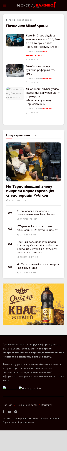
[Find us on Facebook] (3, 412)
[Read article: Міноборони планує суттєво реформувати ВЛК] (15, 70)
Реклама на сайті (27, 404)
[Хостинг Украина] (30, 388)
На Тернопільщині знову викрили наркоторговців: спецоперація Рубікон (30, 191)
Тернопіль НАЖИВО (28, 418)
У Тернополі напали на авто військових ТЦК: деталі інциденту (37, 228)
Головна (10, 19)
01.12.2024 (33, 82)
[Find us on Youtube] (9, 412)
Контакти (46, 404)
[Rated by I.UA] (10, 388)
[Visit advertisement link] (33, 304)
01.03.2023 (33, 113)
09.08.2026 (33, 59)
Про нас (7, 404)
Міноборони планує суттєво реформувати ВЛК (40, 70)
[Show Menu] (4, 5)
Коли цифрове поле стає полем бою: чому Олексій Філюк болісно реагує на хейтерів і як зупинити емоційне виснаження (37, 247)
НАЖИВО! (47, 78)
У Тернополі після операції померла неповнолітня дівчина (36, 212)
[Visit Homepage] (36, 5)
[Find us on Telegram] (15, 412)
